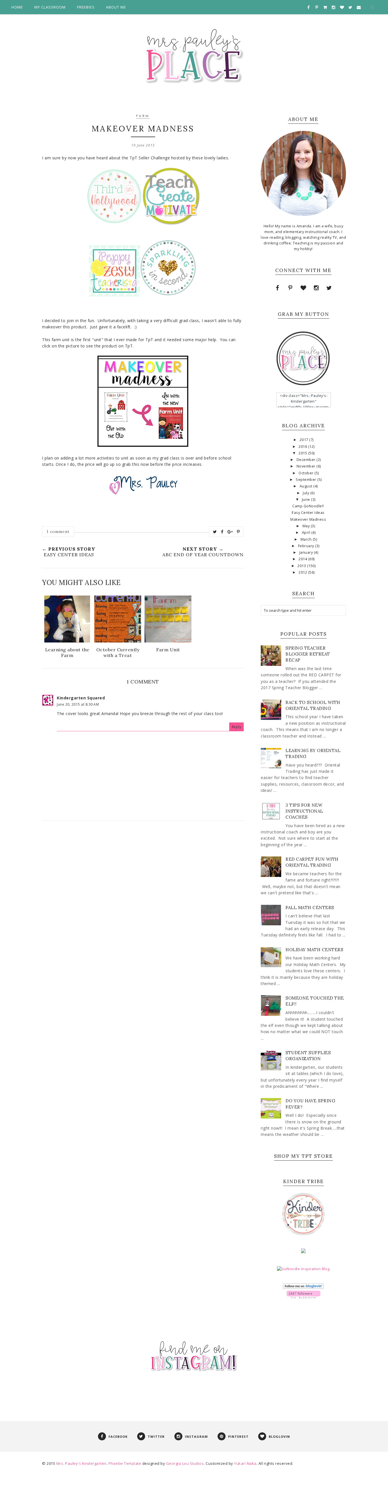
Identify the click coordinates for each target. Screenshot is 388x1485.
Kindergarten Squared (81, 698)
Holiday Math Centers (314, 949)
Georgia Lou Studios (185, 1463)
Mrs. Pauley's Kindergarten (81, 1463)
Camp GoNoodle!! (308, 506)
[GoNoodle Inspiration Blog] (303, 1268)
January (306, 552)
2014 (303, 559)
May (307, 526)
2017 (304, 439)
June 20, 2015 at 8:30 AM (78, 704)
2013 (302, 565)
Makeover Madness (308, 519)
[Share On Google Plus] (230, 532)
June (306, 499)
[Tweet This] (215, 532)
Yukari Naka (245, 1463)
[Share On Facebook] (222, 532)
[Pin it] (238, 532)
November (307, 466)
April (306, 532)
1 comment (58, 531)
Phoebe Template (125, 1463)
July (306, 493)
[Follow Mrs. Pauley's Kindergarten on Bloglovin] (303, 1287)
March (307, 539)
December (307, 459)
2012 (303, 572)
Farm (143, 116)
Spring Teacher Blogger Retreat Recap (307, 654)
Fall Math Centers (309, 907)
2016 (303, 446)
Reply (236, 726)
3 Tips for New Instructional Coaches (304, 811)
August (307, 486)
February (306, 545)
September (306, 479)
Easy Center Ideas (308, 512)
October (306, 473)
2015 (303, 453)
